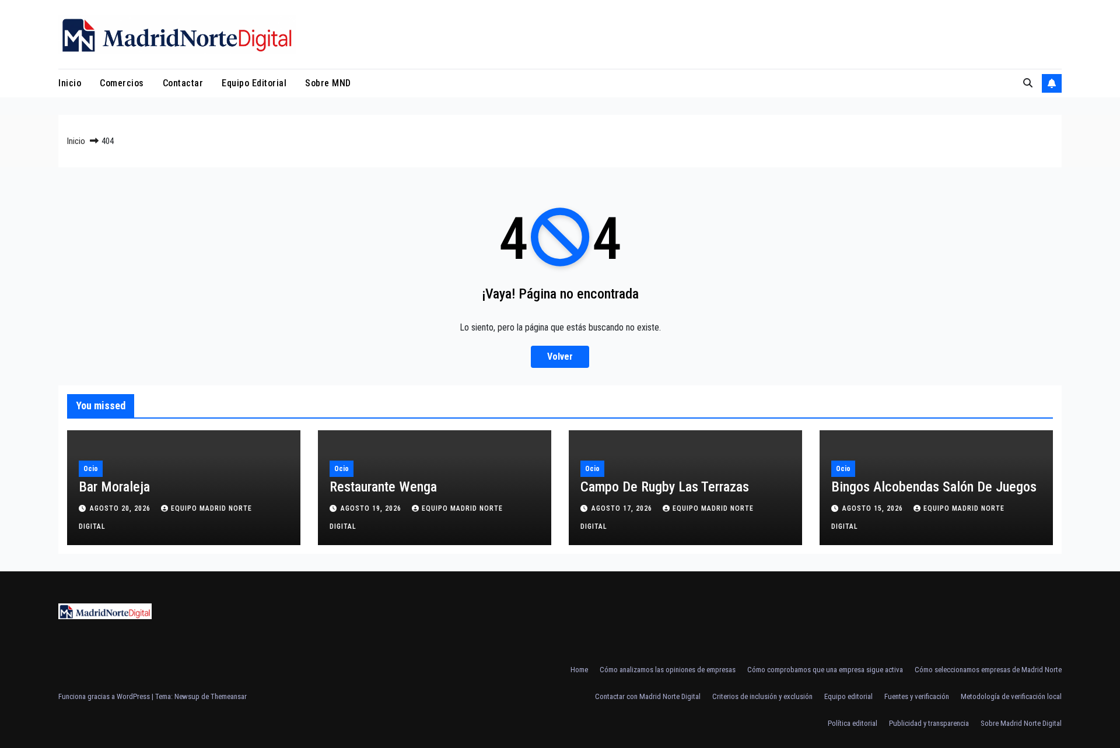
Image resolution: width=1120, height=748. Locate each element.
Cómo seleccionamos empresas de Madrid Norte (988, 669)
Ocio (90, 469)
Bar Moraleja (114, 487)
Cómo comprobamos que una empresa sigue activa (825, 669)
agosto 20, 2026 (121, 508)
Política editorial (852, 723)
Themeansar (229, 696)
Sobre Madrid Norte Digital (1021, 723)
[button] (1027, 83)
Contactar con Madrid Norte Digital (648, 696)
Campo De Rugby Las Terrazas (664, 487)
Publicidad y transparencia (929, 723)
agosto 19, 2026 (372, 508)
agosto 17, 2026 (623, 508)
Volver (560, 356)
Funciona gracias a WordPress (105, 696)
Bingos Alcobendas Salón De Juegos (934, 487)
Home (579, 669)
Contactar (183, 83)
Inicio (69, 83)
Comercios (122, 83)
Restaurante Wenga (383, 487)
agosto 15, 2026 (873, 508)
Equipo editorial (254, 83)
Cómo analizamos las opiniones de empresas (668, 669)
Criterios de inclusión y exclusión (762, 696)
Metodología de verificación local (1011, 696)
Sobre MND (328, 83)
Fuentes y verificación (916, 696)
